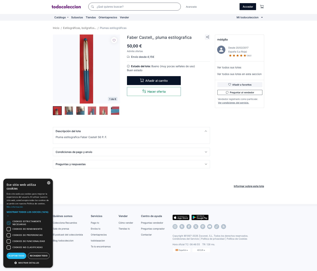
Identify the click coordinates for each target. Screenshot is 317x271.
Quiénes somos (62, 216)
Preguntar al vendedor (242, 92)
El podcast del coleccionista (68, 234)
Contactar (146, 234)
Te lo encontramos (101, 246)
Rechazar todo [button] (39, 255)
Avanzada (191, 6)
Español (183, 250)
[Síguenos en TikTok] (216, 226)
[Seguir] (114, 40)
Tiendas (91, 17)
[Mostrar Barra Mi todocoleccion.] (262, 17)
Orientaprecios (108, 17)
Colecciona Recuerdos (65, 222)
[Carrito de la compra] (262, 6)
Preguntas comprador (153, 228)
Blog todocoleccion (63, 240)
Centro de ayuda (151, 216)
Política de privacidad (213, 238)
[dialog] (28, 223)
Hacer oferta (156, 91)
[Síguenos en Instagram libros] (181, 226)
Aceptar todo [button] (16, 255)
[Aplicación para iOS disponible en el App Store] (181, 217)
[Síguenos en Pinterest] (202, 226)
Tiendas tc (124, 228)
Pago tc (95, 222)
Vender (124, 17)
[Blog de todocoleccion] (223, 226)
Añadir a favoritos (242, 84)
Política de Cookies (237, 238)
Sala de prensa (61, 228)
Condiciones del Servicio (186, 238)
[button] (131, 131)
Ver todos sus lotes (229, 67)
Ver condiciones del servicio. (233, 102)
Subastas (77, 17)
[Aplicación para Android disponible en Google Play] (200, 217)
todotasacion (98, 240)
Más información (15, 206)
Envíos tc (96, 228)
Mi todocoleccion (248, 17)
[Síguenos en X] (195, 226)
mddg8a (222, 39)
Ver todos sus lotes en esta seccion (239, 74)
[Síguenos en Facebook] (188, 226)
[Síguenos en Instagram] (175, 226)
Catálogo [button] (60, 17)
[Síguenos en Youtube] (209, 226)
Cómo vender (126, 222)
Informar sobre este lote (249, 186)
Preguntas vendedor (152, 222)
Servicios (96, 216)
